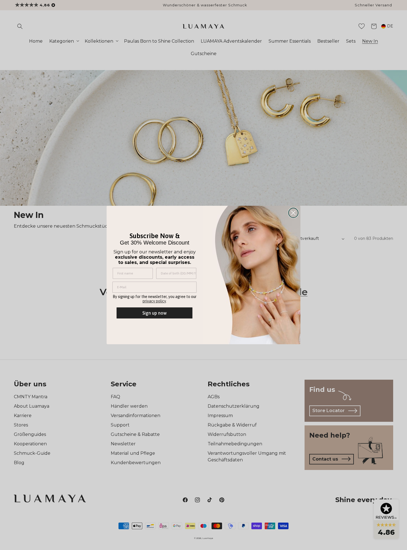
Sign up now (154, 312)
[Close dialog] (293, 213)
